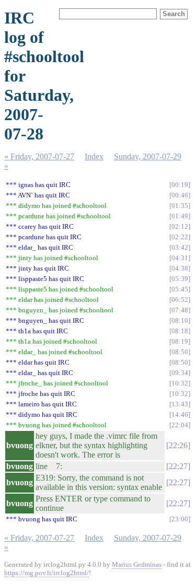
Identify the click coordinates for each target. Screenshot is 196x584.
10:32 (179, 383)
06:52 (179, 299)
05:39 (179, 279)
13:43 (179, 404)
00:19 (179, 185)
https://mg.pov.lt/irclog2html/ (46, 573)
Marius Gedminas (137, 564)
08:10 (179, 320)
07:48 (179, 310)
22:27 (178, 466)
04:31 (179, 258)
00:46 (179, 195)
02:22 (179, 237)
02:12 (179, 226)
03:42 (179, 247)
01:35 (179, 205)
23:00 (179, 519)
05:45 (179, 289)
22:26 (178, 445)
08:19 (179, 341)
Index (94, 156)
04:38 (179, 268)
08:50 (179, 352)
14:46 (179, 414)
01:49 (179, 216)
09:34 (179, 373)
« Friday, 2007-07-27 (39, 156)
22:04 (179, 425)
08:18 (179, 331)
